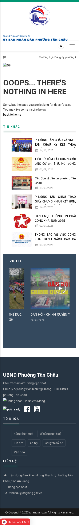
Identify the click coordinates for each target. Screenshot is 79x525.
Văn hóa (19, 452)
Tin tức (18, 443)
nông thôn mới (23, 433)
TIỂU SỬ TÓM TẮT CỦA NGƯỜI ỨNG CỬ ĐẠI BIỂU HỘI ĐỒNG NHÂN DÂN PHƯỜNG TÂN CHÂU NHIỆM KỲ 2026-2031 (55, 166)
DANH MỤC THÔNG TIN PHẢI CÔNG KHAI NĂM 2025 (55, 218)
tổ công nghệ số (50, 433)
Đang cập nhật (17, 487)
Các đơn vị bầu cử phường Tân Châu (55, 181)
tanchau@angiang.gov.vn (25, 493)
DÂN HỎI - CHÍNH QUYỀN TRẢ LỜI (37, 314)
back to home (12, 114)
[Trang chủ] (39, 13)
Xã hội (34, 443)
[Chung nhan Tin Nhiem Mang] (24, 400)
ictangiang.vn (38, 512)
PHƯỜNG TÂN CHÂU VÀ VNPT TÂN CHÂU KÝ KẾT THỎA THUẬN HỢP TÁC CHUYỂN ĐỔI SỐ (55, 146)
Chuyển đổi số (54, 443)
